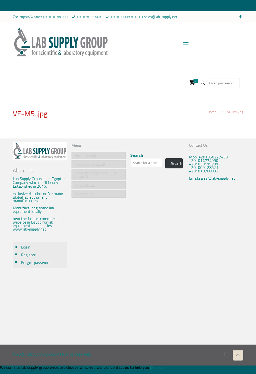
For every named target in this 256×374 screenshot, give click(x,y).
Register (28, 254)
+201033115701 (123, 16)
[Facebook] (240, 16)
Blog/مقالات (85, 185)
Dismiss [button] (157, 367)
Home (212, 112)
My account (84, 194)
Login (25, 247)
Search (136, 155)
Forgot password (35, 262)
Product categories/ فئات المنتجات (95, 174)
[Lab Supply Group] (61, 42)
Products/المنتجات (89, 164)
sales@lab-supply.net (160, 16)
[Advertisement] (216, 266)
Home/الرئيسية (86, 155)
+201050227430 (89, 16)
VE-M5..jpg (235, 112)
